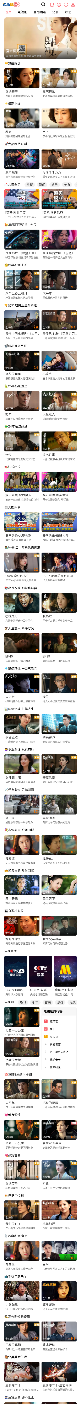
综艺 (68, 12)
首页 (8, 12)
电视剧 (22, 12)
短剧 (55, 12)
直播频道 (39, 12)
